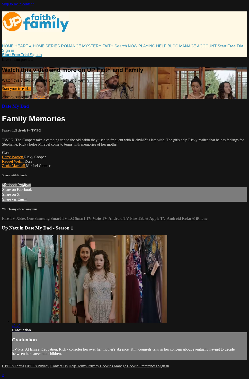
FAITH (108, 46)
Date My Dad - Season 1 (49, 227)
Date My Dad (15, 106)
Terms (82, 366)
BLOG (173, 46)
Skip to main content (18, 4)
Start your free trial (16, 89)
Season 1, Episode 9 (15, 130)
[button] (4, 41)
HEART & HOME (30, 46)
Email (26, 185)
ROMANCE (71, 46)
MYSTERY (92, 46)
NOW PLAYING (141, 46)
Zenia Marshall (14, 166)
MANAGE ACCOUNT (198, 46)
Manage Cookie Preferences (136, 366)
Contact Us (59, 366)
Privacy (94, 366)
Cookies (107, 366)
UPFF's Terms (13, 366)
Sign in (8, 50)
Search (121, 46)
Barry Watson (13, 157)
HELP (161, 46)
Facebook (10, 185)
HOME (8, 46)
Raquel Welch (13, 161)
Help (73, 366)
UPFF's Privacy (37, 366)
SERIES (53, 46)
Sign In (36, 55)
